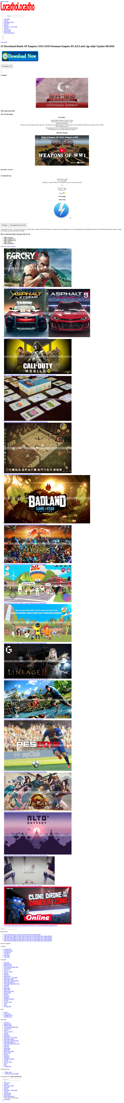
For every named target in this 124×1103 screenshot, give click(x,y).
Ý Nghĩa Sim (7, 1006)
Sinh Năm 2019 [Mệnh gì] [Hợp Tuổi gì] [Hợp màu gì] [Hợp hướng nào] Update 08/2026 (28, 939)
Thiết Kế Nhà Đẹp (9, 999)
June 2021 (7, 955)
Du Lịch (6, 970)
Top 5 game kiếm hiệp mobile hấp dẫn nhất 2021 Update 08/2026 (21, 811)
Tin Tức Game (8, 1002)
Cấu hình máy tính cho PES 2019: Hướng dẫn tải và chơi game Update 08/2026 (25, 772)
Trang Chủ (7, 19)
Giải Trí (6, 28)
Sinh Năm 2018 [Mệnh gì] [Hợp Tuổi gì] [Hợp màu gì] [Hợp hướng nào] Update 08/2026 (28, 937)
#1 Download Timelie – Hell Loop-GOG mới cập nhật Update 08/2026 (23, 886)
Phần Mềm (7, 990)
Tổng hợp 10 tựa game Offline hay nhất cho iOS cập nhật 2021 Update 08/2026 (25, 524)
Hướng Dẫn (7, 976)
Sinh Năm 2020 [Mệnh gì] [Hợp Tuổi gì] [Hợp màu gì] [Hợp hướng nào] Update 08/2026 (28, 940)
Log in (6, 1012)
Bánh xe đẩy (8, 1072)
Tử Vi (5, 1003)
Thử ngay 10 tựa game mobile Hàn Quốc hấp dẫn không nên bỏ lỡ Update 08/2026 (26, 679)
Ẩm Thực (6, 23)
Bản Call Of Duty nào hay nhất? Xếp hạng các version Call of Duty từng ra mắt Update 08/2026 (30, 375)
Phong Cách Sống (9, 991)
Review (6, 25)
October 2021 (7, 949)
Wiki (5, 1005)
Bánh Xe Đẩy (7, 964)
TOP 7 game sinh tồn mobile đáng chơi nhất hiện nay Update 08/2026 (22, 474)
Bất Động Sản (8, 965)
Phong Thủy (7, 31)
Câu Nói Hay (7, 29)
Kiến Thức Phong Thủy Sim (11, 983)
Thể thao (6, 997)
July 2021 (6, 953)
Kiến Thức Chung (9, 22)
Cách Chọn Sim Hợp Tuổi (11, 967)
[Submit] (1, 930)
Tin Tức (6, 20)
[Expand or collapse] (1, 72)
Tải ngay (4, 225)
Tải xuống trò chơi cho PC (18, 225)
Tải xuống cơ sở (7, 66)
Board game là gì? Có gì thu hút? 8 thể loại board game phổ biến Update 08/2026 (25, 422)
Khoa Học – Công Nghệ (10, 26)
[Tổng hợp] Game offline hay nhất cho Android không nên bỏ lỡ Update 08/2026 (25, 855)
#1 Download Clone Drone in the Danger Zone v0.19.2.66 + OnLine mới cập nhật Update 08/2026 (30, 925)
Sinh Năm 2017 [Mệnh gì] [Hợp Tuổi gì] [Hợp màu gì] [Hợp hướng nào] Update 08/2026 (28, 936)
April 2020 (7, 957)
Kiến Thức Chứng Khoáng (11, 980)
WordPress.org (8, 1016)
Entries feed (7, 1013)
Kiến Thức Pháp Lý (9, 33)
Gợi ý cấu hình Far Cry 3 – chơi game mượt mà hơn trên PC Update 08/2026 (24, 288)
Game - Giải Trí (4, 42)
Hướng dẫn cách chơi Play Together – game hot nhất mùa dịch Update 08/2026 (25, 603)
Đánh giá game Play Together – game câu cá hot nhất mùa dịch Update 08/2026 (25, 643)
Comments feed (8, 1015)
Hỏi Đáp (6, 974)
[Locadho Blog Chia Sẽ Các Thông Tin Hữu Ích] (17, 10)
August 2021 (7, 952)
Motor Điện (7, 988)
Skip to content (5, 1)
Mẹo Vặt (6, 986)
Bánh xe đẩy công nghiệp (12, 1073)
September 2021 (8, 950)
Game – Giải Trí (8, 971)
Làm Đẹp (6, 985)
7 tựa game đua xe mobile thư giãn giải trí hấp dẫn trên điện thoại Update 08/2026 (26, 338)
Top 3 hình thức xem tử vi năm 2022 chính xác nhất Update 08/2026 (22, 934)
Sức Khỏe (6, 996)
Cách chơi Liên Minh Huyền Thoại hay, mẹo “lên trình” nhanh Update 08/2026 (25, 564)
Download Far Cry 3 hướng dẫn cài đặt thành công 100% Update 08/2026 (24, 719)
